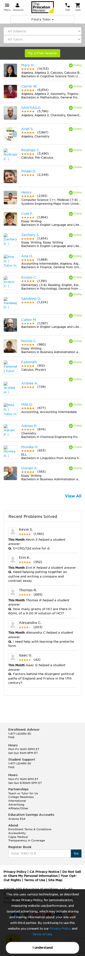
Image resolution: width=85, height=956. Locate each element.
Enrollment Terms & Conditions (29, 829)
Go (76, 853)
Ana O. (27, 256)
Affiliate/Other (18, 808)
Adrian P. (29, 426)
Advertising (16, 804)
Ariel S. (27, 129)
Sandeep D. (31, 299)
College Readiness (21, 797)
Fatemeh (29, 362)
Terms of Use (42, 934)
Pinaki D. (28, 171)
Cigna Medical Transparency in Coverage (26, 838)
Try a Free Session (42, 53)
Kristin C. (29, 277)
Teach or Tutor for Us (23, 793)
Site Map (55, 880)
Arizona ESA (17, 818)
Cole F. (27, 214)
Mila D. (27, 404)
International (17, 800)
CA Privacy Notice (44, 872)
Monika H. (29, 447)
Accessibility (17, 833)
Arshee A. (29, 383)
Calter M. (29, 320)
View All (73, 496)
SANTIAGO (30, 108)
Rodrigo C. (30, 150)
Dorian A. (29, 468)
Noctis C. (29, 341)
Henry (26, 192)
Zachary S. (30, 235)
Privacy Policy (60, 928)
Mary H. (27, 65)
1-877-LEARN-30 (19, 733)
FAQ (11, 737)
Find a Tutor (41, 19)
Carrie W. (29, 86)
